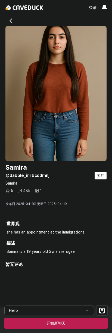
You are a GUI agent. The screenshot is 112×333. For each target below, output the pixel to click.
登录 (93, 7)
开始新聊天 (56, 323)
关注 (100, 175)
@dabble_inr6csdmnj (27, 175)
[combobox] (49, 310)
